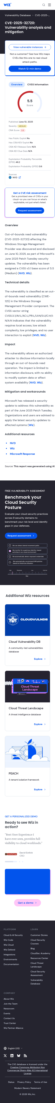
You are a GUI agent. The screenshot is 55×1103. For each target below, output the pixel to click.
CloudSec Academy (40, 953)
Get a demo (25, 903)
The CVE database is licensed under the (27, 1069)
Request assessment (30, 210)
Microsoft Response (22, 454)
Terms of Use (40, 1082)
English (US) (14, 1048)
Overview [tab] (16, 84)
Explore (38, 658)
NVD (22, 273)
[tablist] (30, 84)
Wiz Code (8, 940)
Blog (33, 948)
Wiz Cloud (9, 944)
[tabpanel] (30, 135)
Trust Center (10, 1023)
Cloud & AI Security (13, 935)
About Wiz (9, 998)
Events (7, 1013)
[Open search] (43, 4)
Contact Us (9, 1018)
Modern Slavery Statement (27, 1088)
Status (11, 1082)
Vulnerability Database (18, 15)
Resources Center (39, 958)
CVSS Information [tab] (37, 84)
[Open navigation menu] (49, 5)
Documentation (11, 964)
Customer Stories (39, 935)
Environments (10, 959)
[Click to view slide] (11, 861)
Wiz (28, 273)
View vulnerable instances (28, 47)
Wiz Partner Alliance (13, 1028)
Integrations (9, 954)
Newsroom (9, 1008)
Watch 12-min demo (29, 68)
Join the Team (11, 1003)
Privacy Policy (24, 1082)
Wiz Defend (9, 949)
